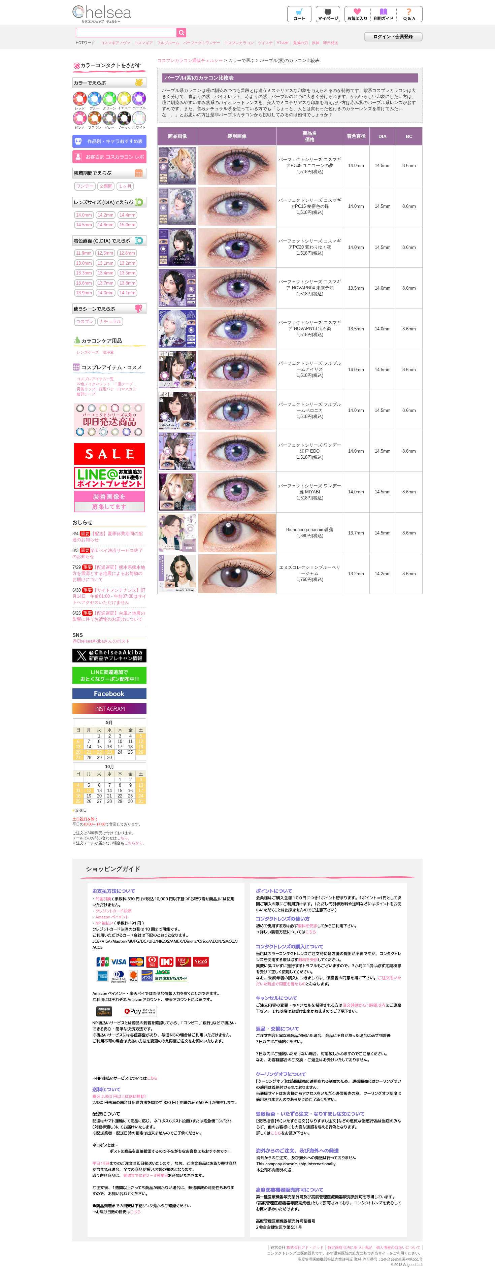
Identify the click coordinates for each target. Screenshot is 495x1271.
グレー (109, 128)
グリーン (109, 108)
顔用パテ (106, 389)
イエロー (124, 108)
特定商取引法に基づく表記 (350, 1247)
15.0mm (127, 224)
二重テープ (123, 384)
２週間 (105, 186)
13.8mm (127, 283)
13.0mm (84, 263)
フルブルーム (168, 43)
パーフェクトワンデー (201, 43)
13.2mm (127, 263)
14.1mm (127, 292)
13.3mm (84, 272)
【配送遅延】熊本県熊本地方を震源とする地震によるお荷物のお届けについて (108, 573)
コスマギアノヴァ (115, 43)
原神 (315, 43)
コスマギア (143, 43)
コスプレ (85, 321)
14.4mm (127, 215)
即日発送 (330, 43)
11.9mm (84, 253)
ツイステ (265, 43)
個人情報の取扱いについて (398, 1247)
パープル (139, 108)
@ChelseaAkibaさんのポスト (101, 641)
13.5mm (127, 272)
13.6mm (84, 283)
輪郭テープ (86, 394)
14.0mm (84, 215)
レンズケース (88, 352)
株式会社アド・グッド (305, 1247)
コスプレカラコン (239, 43)
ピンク (80, 127)
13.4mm (105, 272)
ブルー (95, 108)
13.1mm (105, 263)
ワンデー (85, 186)
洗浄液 (108, 352)
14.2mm (105, 215)
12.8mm (127, 253)
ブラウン (94, 127)
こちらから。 (135, 843)
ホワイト (139, 127)
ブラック (124, 128)
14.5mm (84, 224)
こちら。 (124, 838)
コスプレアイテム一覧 (95, 379)
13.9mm (84, 292)
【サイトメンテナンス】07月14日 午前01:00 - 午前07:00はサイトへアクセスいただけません (109, 596)
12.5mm (105, 253)
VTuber (283, 42)
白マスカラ (127, 389)
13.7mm (105, 283)
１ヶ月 (125, 186)
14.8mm (105, 224)
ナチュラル (110, 321)
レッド (80, 108)
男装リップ (86, 389)
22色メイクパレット (93, 384)
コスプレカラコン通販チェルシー (190, 60)
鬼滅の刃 (300, 43)
